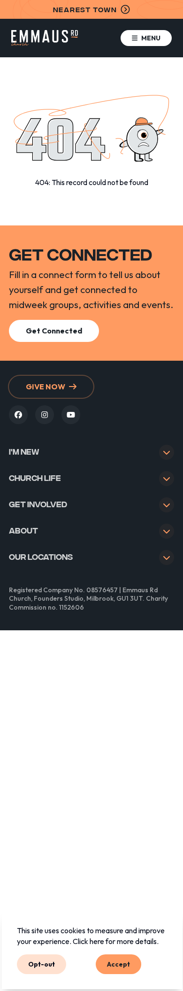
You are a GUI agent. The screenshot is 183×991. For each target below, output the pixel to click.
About (23, 530)
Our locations (41, 556)
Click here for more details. (116, 941)
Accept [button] (118, 964)
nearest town (85, 9)
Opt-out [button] (41, 964)
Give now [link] (45, 386)
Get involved (38, 503)
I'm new (24, 451)
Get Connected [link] (54, 330)
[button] (146, 38)
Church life (35, 477)
